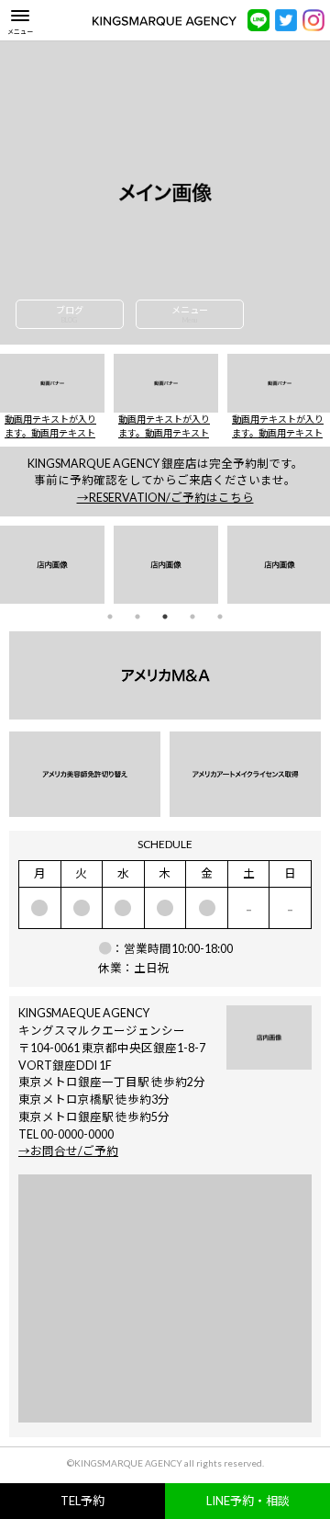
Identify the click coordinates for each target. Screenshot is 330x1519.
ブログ (69, 313)
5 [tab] (220, 616)
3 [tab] (165, 616)
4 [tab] (193, 616)
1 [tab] (110, 616)
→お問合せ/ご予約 (68, 1151)
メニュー (189, 313)
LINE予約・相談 (248, 1500)
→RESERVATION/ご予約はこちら (165, 497)
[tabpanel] (52, 565)
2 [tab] (138, 616)
